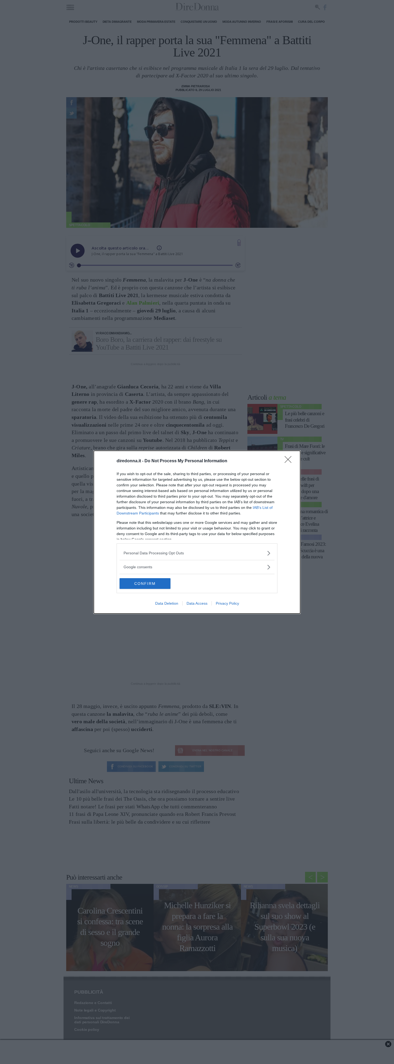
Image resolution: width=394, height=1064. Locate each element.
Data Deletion (166, 603)
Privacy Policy (227, 603)
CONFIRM (145, 583)
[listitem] (197, 553)
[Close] (290, 461)
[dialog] (197, 532)
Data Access (197, 603)
